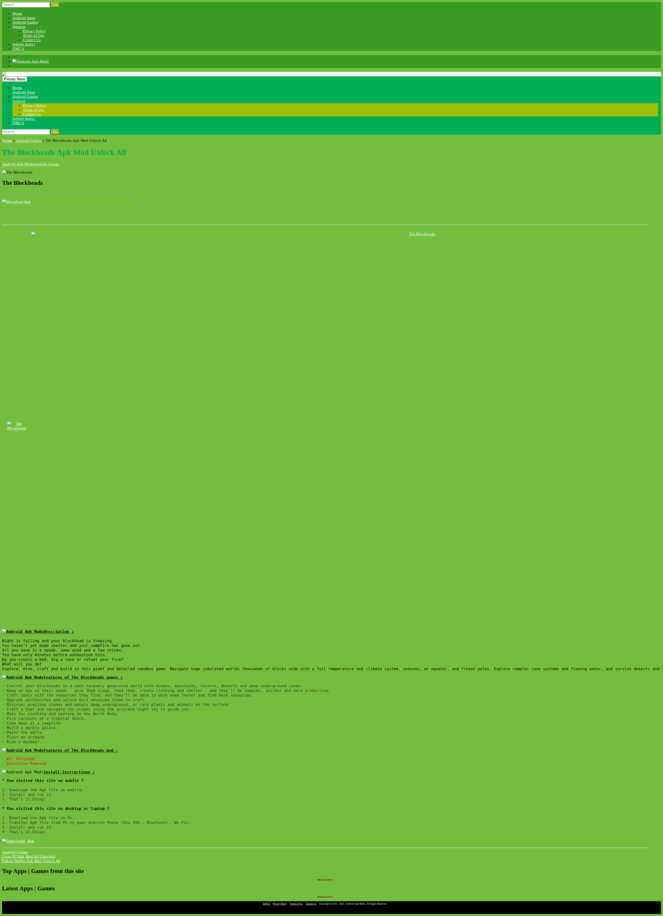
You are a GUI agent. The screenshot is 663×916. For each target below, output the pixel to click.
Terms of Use (33, 35)
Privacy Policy (34, 31)
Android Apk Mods (17, 164)
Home (17, 13)
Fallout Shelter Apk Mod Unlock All (31, 861)
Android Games (25, 22)
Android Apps (23, 18)
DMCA (18, 49)
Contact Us (32, 40)
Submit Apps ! (23, 44)
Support (18, 27)
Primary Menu (14, 79)
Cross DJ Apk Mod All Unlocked (28, 856)
